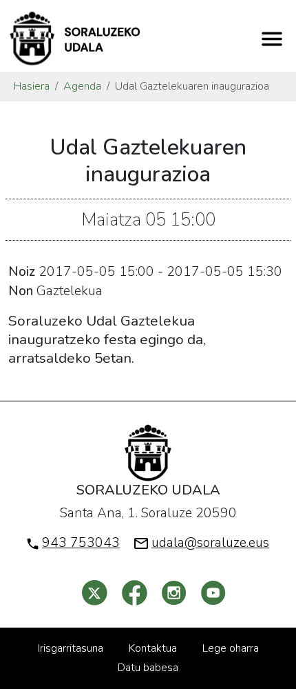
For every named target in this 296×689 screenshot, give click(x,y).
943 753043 (81, 543)
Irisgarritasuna (70, 648)
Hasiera (32, 86)
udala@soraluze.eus (210, 543)
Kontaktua (153, 648)
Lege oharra (230, 648)
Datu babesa (148, 667)
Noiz (21, 272)
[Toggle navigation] (271, 39)
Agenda (82, 86)
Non (20, 291)
